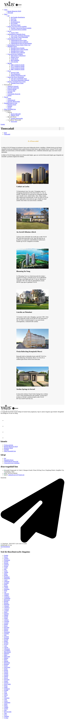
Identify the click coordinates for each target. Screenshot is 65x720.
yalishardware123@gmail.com (16, 475)
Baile (5, 132)
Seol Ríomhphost (5, 546)
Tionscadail (7, 134)
